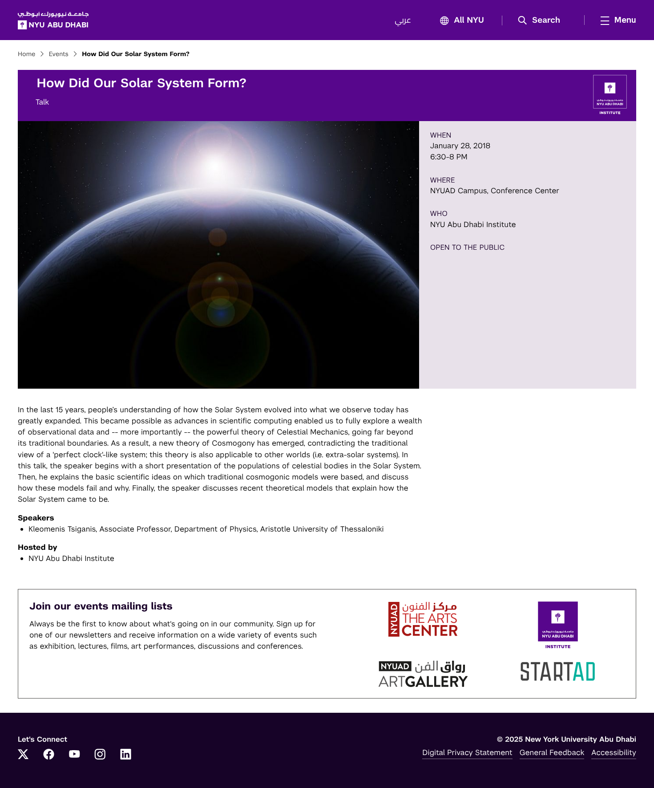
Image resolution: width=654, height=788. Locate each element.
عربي (403, 20)
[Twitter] (23, 755)
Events (59, 54)
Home (27, 54)
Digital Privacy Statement (467, 752)
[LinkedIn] (126, 755)
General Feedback (552, 752)
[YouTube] (74, 755)
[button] (542, 20)
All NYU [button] (469, 20)
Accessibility (613, 752)
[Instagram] (100, 755)
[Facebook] (49, 755)
